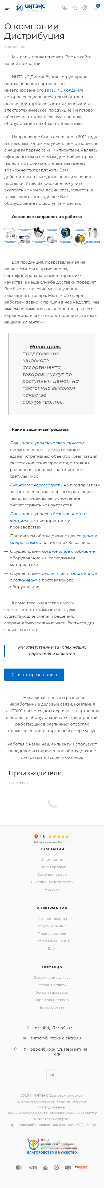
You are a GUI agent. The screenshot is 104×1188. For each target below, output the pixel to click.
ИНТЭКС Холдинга (64, 90)
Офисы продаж (52, 867)
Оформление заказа (52, 977)
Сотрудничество (52, 874)
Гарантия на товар (52, 1000)
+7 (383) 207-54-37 (53, 1028)
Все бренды (19, 783)
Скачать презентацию (34, 674)
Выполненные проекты (52, 882)
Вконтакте (52, 1075)
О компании (52, 859)
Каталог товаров (52, 918)
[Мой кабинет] (84, 8)
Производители (52, 933)
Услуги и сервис (52, 926)
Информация (52, 908)
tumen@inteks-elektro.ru (56, 1037)
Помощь (52, 967)
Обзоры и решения (52, 941)
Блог (52, 948)
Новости (52, 889)
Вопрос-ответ (52, 1007)
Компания (51, 849)
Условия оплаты (52, 985)
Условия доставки (52, 992)
